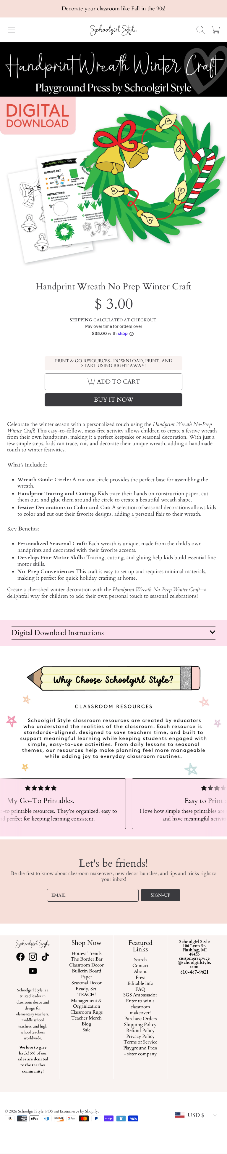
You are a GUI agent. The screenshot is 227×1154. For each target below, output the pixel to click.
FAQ (140, 990)
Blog (86, 1024)
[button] (11, 30)
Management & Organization (86, 1004)
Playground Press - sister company (141, 1051)
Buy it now (113, 400)
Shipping (81, 320)
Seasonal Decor (87, 983)
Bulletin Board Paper (86, 974)
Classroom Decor (86, 966)
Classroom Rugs (86, 1013)
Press (140, 978)
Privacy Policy (140, 1037)
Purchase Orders (140, 1019)
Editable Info (140, 984)
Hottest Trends (86, 954)
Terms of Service (140, 1043)
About (140, 972)
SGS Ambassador (141, 995)
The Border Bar (87, 960)
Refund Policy (140, 1031)
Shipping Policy (140, 1025)
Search (140, 960)
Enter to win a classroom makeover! (140, 1007)
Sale (86, 1030)
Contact (140, 966)
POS (49, 1111)
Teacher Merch (86, 1018)
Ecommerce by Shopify (79, 1111)
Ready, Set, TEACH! (87, 992)
